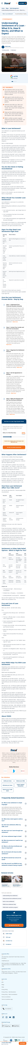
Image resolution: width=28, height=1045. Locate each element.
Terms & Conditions (6, 996)
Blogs (7, 8)
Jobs (3, 982)
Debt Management (14, 8)
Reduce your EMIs (20, 781)
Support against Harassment (20, 785)
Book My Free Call (15, 925)
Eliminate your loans (7, 785)
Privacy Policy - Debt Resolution (9, 992)
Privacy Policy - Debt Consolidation (9, 994)
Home (3, 8)
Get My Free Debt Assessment (14, 447)
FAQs (3, 987)
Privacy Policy (5, 989)
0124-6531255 (5, 1044)
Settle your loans (7, 781)
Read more (15, 321)
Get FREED (21, 3)
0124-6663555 (8, 1008)
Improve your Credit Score (7, 790)
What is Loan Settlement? (8, 13)
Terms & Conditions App (7, 999)
